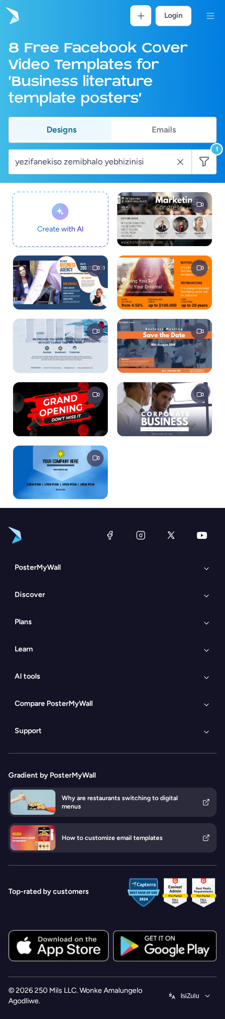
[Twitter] (171, 535)
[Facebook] (109, 535)
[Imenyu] (210, 15)
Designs (61, 130)
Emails (164, 130)
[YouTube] (202, 535)
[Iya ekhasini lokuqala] (11, 15)
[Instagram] (140, 535)
